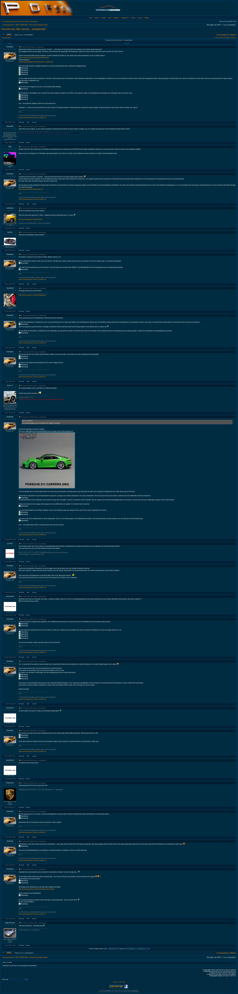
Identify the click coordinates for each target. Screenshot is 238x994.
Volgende (233, 35)
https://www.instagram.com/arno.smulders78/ (32, 117)
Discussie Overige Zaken (39, 25)
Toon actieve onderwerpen (30, 21)
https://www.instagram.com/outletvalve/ (30, 219)
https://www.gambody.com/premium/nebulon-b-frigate (36, 889)
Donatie (103, 17)
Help (109, 17)
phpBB (108, 990)
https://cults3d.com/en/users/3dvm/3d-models (34, 58)
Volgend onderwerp (230, 37)
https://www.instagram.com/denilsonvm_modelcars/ (36, 62)
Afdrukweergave (6, 37)
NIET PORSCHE (21, 25)
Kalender (116, 17)
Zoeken (133, 17)
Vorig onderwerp (218, 37)
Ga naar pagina (222, 35)
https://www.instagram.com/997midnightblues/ (32, 295)
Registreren (124, 17)
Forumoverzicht (8, 25)
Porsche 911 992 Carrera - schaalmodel (23, 29)
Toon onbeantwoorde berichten (11, 21)
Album (97, 17)
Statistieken (135, 990)
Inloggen (146, 17)
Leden (140, 17)
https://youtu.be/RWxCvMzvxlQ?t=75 (31, 189)
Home (90, 17)
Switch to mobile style (119, 982)
